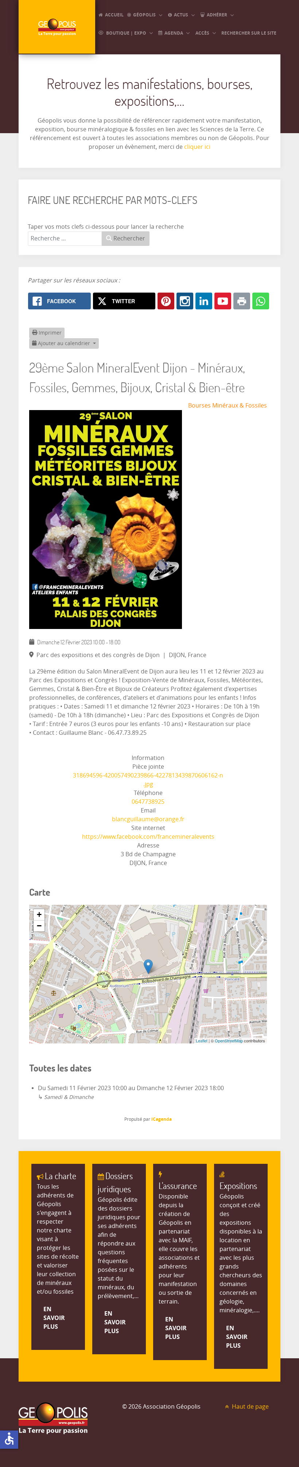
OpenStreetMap (229, 1040)
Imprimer (49, 333)
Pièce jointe (148, 766)
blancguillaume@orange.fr (148, 819)
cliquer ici (196, 146)
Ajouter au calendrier (64, 343)
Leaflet (201, 1040)
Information (148, 757)
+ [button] (39, 914)
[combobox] (65, 238)
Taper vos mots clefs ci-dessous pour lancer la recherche (106, 226)
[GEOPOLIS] (57, 27)
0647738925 (148, 801)
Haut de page (249, 1406)
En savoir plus (54, 1318)
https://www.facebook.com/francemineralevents (148, 836)
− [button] (39, 925)
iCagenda (161, 1119)
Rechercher (128, 238)
